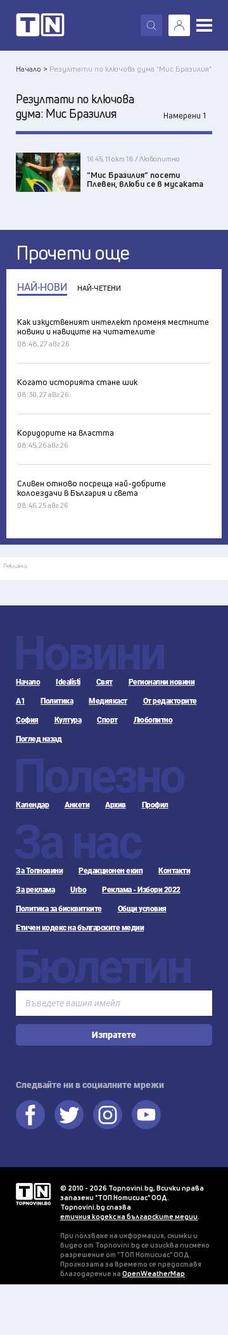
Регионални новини (162, 682)
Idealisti (68, 682)
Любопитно (153, 720)
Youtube (146, 1114)
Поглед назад (38, 739)
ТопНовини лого (40, 25)
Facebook (30, 1114)
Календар (32, 804)
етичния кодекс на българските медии (129, 1216)
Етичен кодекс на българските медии (80, 927)
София (27, 720)
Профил (155, 804)
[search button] (151, 25)
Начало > (32, 68)
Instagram (107, 1114)
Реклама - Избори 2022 (141, 889)
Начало (28, 682)
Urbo (78, 889)
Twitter (69, 1114)
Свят (104, 682)
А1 (20, 701)
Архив (115, 804)
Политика (57, 701)
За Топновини (39, 870)
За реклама (35, 889)
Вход (179, 25)
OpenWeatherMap (153, 1273)
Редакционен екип (110, 870)
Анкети (77, 804)
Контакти (174, 870)
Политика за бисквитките (59, 908)
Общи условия (142, 908)
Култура (68, 720)
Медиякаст (108, 701)
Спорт (107, 720)
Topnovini (33, 1194)
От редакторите (170, 701)
